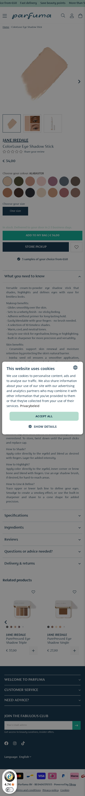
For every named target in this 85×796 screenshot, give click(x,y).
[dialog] (42, 398)
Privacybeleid (29, 406)
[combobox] (75, 367)
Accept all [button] (44, 416)
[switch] (10, 789)
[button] (43, 426)
